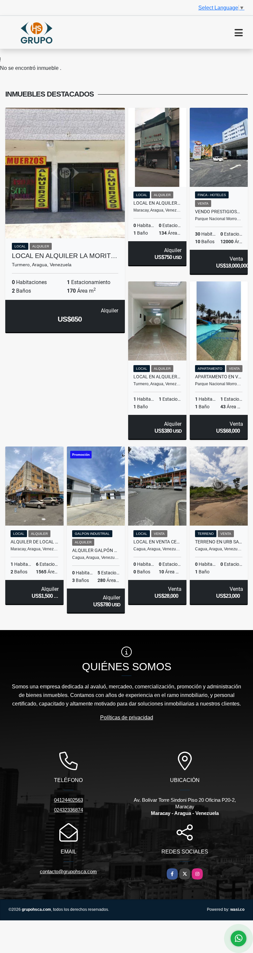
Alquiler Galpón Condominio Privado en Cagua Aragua (96, 550)
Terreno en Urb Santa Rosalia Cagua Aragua (219, 541)
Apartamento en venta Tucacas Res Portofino (219, 376)
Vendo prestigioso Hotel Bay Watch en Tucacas (219, 211)
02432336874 (68, 810)
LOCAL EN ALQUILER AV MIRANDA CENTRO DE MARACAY (157, 203)
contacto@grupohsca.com (68, 871)
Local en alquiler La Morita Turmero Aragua (157, 376)
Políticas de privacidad (126, 717)
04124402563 (68, 800)
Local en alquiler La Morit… (64, 255)
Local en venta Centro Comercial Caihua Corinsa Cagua (157, 541)
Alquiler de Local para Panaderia (34, 541)
